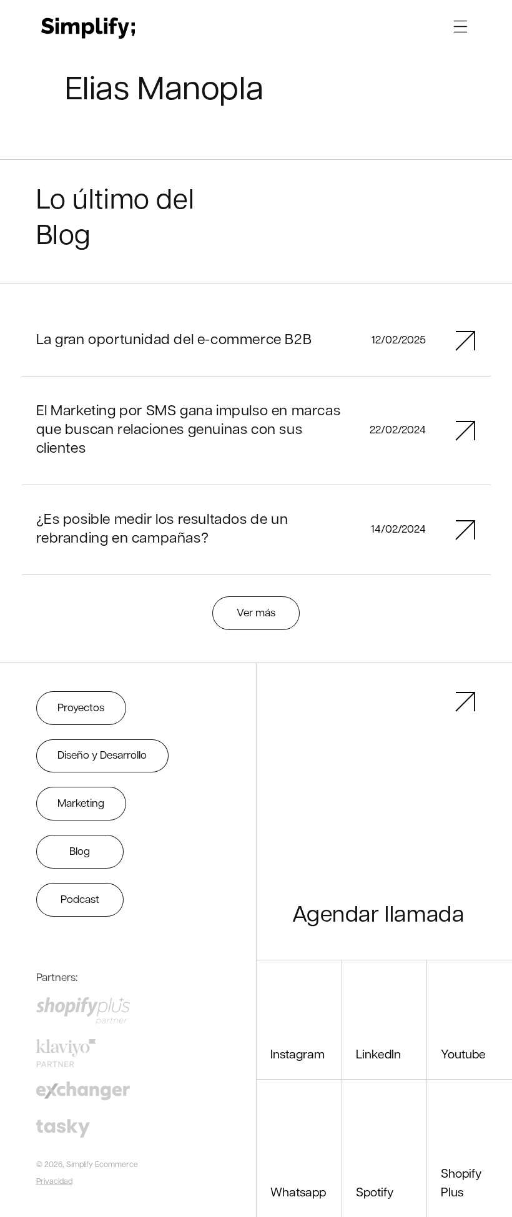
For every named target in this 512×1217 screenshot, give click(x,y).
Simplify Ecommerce (102, 1165)
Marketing (80, 804)
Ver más (256, 613)
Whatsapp (298, 1193)
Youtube (463, 1055)
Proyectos (80, 708)
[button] (460, 26)
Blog (79, 852)
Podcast (80, 900)
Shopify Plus (461, 1183)
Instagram (297, 1055)
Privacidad (54, 1182)
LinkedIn (378, 1055)
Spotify (374, 1193)
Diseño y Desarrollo (102, 756)
